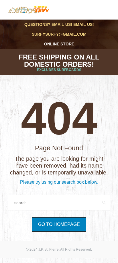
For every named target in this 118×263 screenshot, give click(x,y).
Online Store (59, 44)
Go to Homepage (59, 224)
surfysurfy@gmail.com (59, 34)
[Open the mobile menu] (104, 10)
